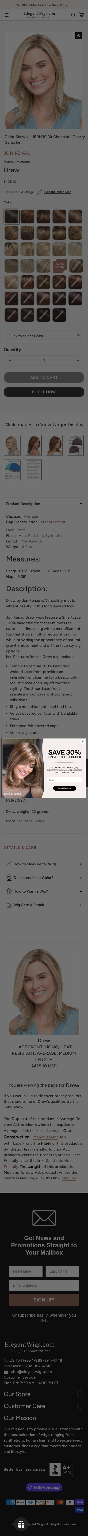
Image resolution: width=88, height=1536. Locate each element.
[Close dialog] (82, 741)
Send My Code (64, 788)
